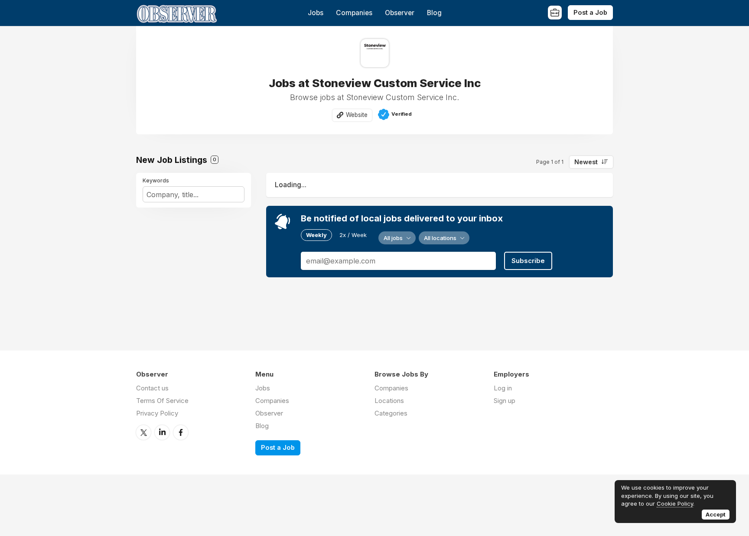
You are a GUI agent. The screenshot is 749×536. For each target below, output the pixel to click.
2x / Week (353, 234)
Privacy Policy (157, 413)
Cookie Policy (675, 503)
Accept (716, 514)
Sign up (504, 400)
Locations (389, 400)
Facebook (180, 432)
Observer (399, 13)
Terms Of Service (162, 400)
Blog (434, 13)
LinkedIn (162, 432)
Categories (390, 413)
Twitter (143, 432)
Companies (354, 13)
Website (357, 114)
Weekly (316, 234)
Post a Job (590, 12)
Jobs (315, 13)
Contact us (152, 388)
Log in (503, 388)
